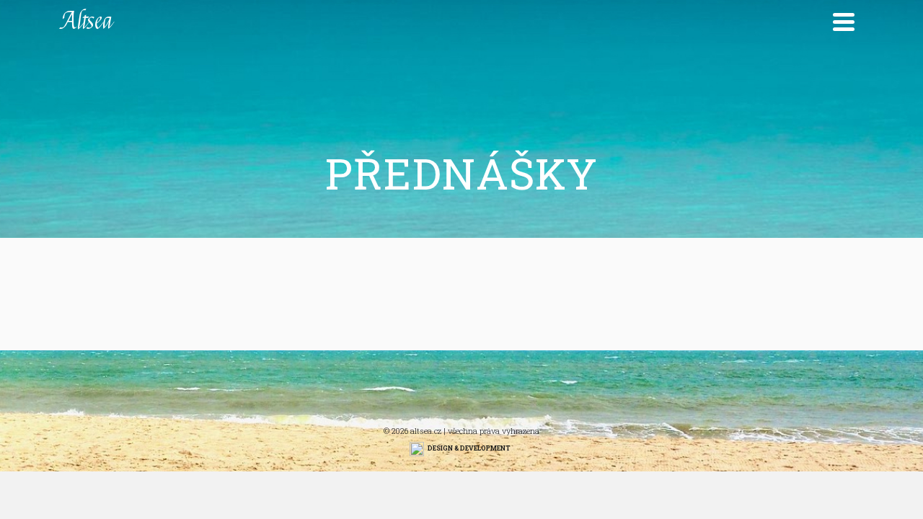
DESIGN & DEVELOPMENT (469, 448)
